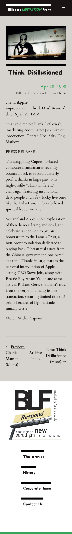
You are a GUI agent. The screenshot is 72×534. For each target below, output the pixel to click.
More (10, 318)
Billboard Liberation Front (34, 93)
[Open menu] (63, 8)
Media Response (30, 318)
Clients (61, 93)
